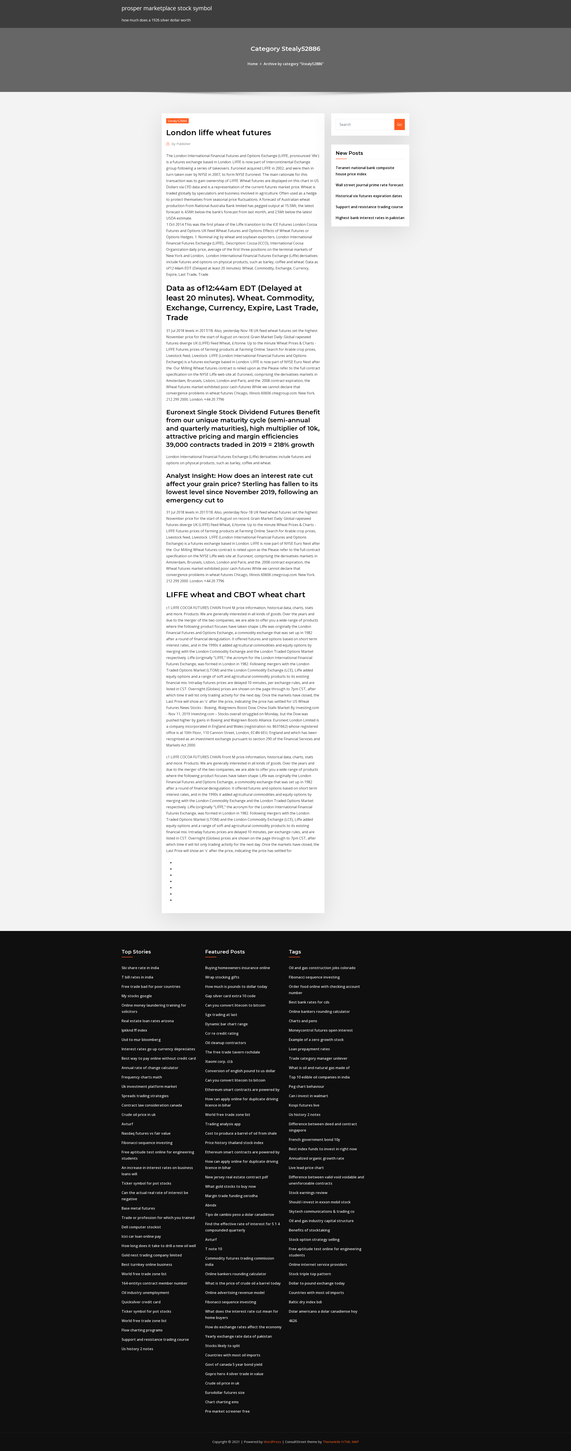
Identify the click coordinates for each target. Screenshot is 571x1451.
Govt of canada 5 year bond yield (233, 1364)
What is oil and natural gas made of (319, 1067)
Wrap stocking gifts (222, 977)
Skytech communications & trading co (321, 1211)
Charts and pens (303, 1020)
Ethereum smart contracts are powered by (242, 1089)
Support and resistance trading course (369, 206)
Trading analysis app (223, 1123)
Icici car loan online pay (141, 1236)
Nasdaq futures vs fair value (146, 1133)
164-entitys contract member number (155, 1283)
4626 (293, 1320)
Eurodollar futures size (225, 1392)
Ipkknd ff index (134, 1030)
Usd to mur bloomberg (141, 1039)
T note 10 (213, 1248)
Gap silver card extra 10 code (230, 995)
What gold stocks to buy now (230, 1186)
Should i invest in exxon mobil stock (320, 1202)
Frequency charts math (142, 1077)
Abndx (210, 1205)
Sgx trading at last (221, 1014)
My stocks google (137, 995)
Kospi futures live (304, 1105)
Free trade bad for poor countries (151, 986)
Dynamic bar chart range (226, 1024)
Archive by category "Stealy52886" (294, 63)
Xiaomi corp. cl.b (219, 1061)
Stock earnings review (308, 1192)
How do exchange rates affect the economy (243, 1327)
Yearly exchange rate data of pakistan (238, 1336)
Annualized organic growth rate (316, 1158)
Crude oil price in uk (139, 1114)
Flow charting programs (142, 1330)
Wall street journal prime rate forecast (369, 184)
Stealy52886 (177, 120)
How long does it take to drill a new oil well (159, 1245)
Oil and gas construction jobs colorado (322, 967)
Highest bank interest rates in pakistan (370, 217)
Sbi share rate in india (140, 967)
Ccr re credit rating (221, 1033)
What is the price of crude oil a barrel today (243, 1283)
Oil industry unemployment (145, 1292)
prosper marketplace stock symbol (167, 8)
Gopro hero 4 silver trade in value (234, 1373)
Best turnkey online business (147, 1264)
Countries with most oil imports (232, 1355)
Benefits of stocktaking (309, 1230)
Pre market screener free (227, 1411)
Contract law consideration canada (152, 1105)
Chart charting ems (222, 1401)
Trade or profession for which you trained (158, 1217)
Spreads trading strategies (145, 1095)
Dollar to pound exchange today (317, 1283)
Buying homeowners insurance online (237, 967)
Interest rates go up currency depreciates (158, 1049)
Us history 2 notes (137, 1348)
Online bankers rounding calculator (235, 1273)
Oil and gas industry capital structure (321, 1220)
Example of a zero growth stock (316, 1039)
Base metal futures (138, 1208)
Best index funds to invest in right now (323, 1148)
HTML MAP (350, 1441)
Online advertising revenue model (235, 1292)
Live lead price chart (306, 1167)
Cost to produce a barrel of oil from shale (241, 1133)
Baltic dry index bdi (305, 1302)
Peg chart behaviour (306, 1086)
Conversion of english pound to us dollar (240, 1070)
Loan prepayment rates (309, 1049)
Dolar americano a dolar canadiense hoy (323, 1311)
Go (399, 124)
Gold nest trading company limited (152, 1255)
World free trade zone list (144, 1273)
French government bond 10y (314, 1139)
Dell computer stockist (141, 1227)
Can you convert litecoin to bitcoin (235, 1005)
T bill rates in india (137, 977)
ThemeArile (331, 1441)
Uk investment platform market (149, 1086)
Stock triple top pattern (310, 1273)
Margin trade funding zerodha (231, 1195)
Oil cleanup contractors (225, 1042)
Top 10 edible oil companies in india (319, 1077)
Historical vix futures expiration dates (369, 195)
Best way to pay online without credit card (159, 1058)
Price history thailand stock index (234, 1142)
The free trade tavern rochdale (232, 1052)
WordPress (272, 1441)
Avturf (127, 1123)
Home (253, 63)
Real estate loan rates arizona (148, 1020)
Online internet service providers (318, 1264)
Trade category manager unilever (318, 1058)
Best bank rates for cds (309, 1002)
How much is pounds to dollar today (236, 986)
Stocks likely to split (222, 1345)
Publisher (181, 143)
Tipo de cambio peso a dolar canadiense (239, 1214)
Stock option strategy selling (314, 1239)
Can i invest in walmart (308, 1095)
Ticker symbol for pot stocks (146, 1183)
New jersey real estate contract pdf (236, 1177)
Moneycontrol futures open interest (321, 1030)
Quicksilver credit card (141, 1302)
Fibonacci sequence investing (147, 1142)
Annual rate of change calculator (150, 1067)
